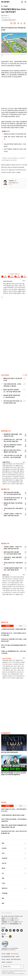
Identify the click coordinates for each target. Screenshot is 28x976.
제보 (3, 898)
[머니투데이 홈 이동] (6, 913)
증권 (3, 843)
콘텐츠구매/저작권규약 (16, 959)
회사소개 (3, 953)
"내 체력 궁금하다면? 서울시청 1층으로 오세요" (13, 815)
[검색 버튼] (22, 2)
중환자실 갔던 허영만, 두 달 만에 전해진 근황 (15, 134)
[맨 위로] (24, 969)
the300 (4, 848)
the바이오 (4, 858)
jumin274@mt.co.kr (13, 182)
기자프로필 (4, 893)
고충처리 (3, 962)
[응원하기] (15, 181)
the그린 (4, 863)
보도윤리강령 (9, 962)
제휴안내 (8, 959)
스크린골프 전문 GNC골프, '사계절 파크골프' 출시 (13, 629)
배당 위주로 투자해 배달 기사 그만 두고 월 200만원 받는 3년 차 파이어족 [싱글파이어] (13, 773)
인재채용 (8, 953)
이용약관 (17, 956)
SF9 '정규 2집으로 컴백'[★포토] (9, 752)
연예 (3, 878)
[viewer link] (24, 50)
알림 (3, 903)
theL (3, 853)
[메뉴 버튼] (25, 2)
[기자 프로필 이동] (5, 182)
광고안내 (3, 959)
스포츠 (3, 883)
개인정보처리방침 (14, 953)
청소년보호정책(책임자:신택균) (8, 956)
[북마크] (24, 23)
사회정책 (6, 6)
